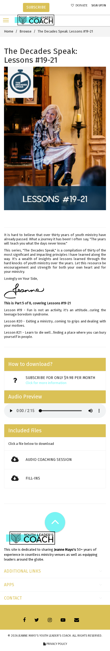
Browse (25, 31)
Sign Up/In (98, 5)
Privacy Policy (56, 644)
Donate (81, 5)
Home (8, 31)
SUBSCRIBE (36, 7)
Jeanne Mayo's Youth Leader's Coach (44, 635)
